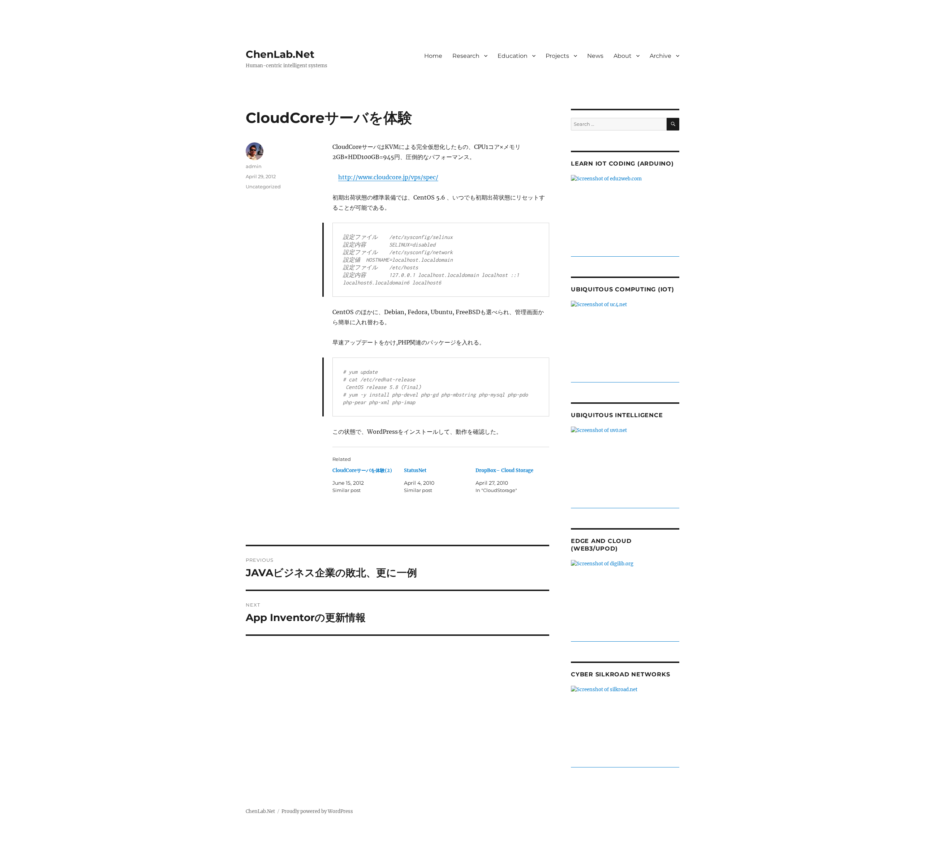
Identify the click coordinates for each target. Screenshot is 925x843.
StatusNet (415, 470)
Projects (557, 55)
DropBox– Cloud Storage (504, 470)
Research (465, 55)
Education (513, 55)
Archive (660, 55)
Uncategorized (263, 186)
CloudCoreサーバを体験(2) (362, 470)
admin (254, 166)
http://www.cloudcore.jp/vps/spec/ (388, 177)
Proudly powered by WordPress (317, 811)
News (595, 55)
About (623, 55)
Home (433, 55)
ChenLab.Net (280, 54)
